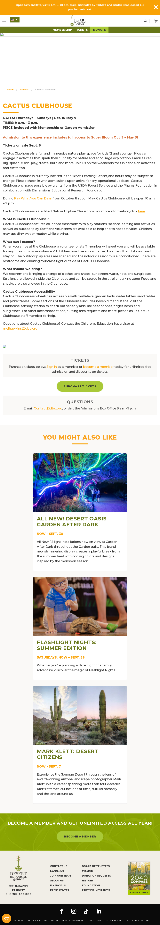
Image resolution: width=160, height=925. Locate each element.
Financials (58, 885)
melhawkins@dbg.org (20, 328)
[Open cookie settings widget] (6, 918)
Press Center (59, 890)
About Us (57, 880)
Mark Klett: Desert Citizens (67, 754)
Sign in (51, 367)
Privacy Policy (97, 920)
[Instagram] (74, 912)
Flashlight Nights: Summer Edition (67, 645)
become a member (98, 367)
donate (99, 29)
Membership (62, 29)
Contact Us (58, 866)
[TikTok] (86, 912)
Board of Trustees (96, 866)
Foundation (91, 885)
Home (10, 89)
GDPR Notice (119, 920)
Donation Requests (96, 875)
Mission (87, 870)
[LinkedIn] (99, 912)
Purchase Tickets (80, 386)
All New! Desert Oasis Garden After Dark (72, 522)
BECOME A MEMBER (80, 836)
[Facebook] (61, 912)
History (87, 880)
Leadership (58, 870)
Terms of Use (139, 920)
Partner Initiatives (96, 890)
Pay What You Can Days (33, 198)
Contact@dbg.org (48, 408)
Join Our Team (60, 875)
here (141, 211)
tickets (81, 29)
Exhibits (24, 89)
